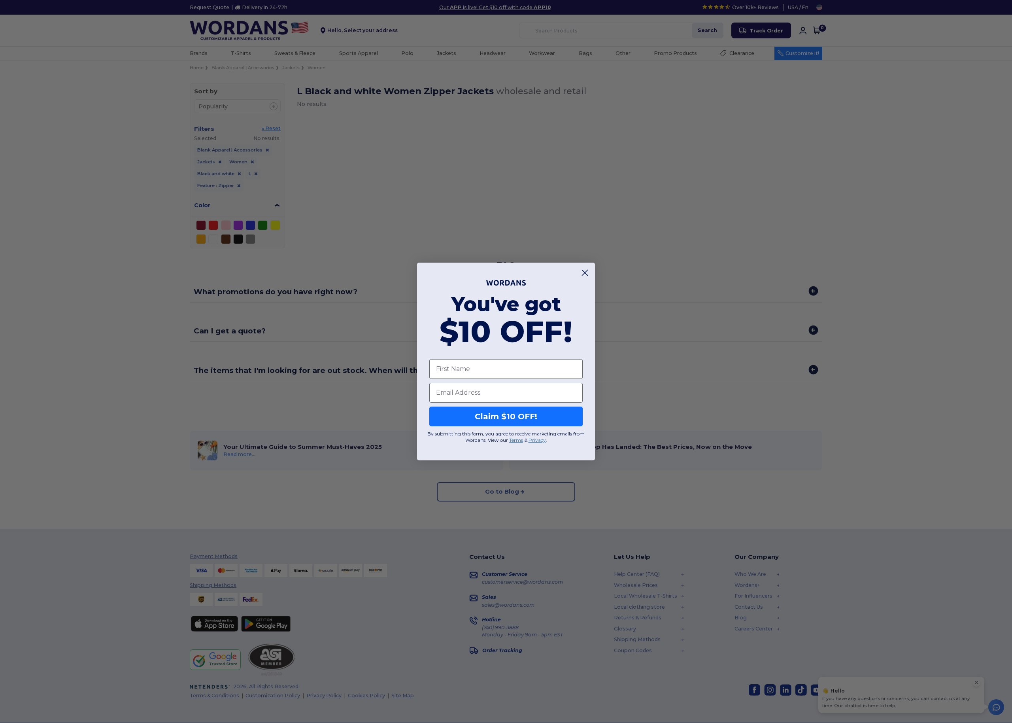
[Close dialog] (585, 273)
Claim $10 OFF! (506, 416)
